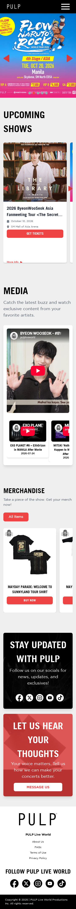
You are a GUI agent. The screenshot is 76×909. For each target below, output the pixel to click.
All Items (16, 516)
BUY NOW (30, 600)
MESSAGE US (38, 787)
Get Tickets (35, 233)
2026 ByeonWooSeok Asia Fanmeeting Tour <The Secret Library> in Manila (32, 214)
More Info (13, 262)
